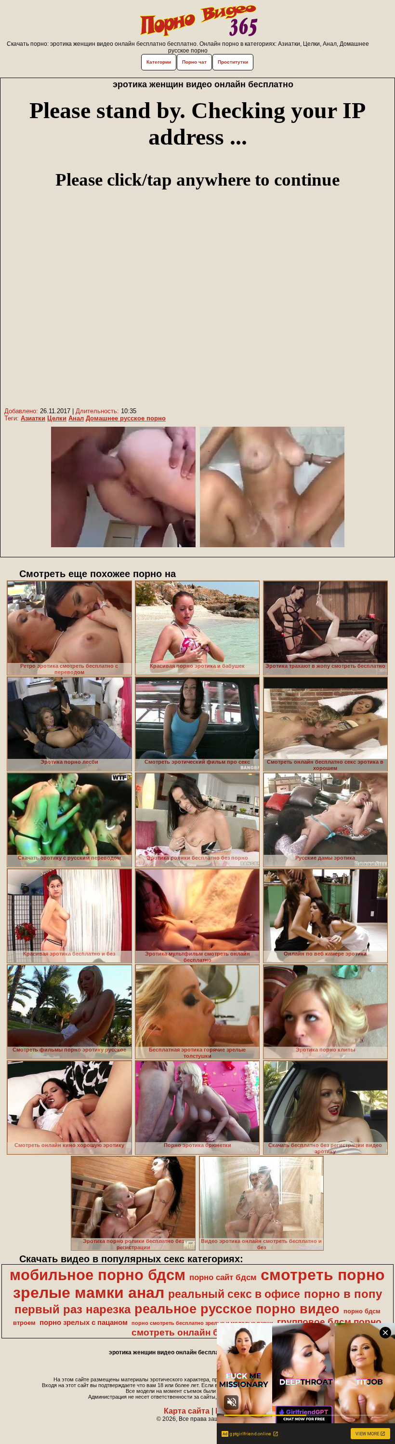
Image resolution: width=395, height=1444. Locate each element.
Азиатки (33, 418)
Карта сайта (187, 1411)
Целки (56, 418)
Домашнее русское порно (126, 418)
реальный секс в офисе (234, 1294)
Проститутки (233, 62)
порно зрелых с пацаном (84, 1322)
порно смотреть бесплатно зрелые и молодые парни (202, 1323)
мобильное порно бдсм (97, 1275)
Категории (158, 62)
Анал (76, 418)
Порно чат (194, 62)
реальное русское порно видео (237, 1309)
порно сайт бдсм (223, 1277)
